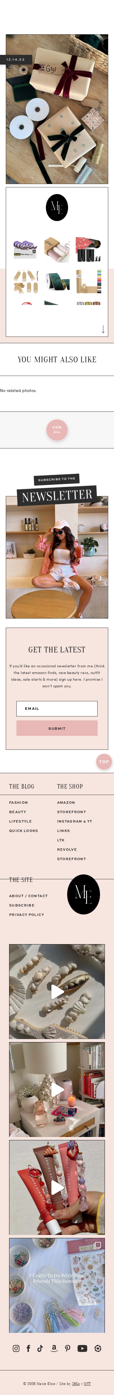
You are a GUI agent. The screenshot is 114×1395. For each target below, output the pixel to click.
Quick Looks (23, 830)
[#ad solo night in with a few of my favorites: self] (57, 1089)
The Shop (70, 786)
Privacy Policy (26, 914)
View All (57, 429)
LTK (61, 840)
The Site (21, 880)
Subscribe (22, 905)
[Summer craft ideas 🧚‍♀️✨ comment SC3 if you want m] (57, 1285)
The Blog (22, 786)
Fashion (18, 802)
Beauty (17, 812)
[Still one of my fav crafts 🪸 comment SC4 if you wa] (57, 1187)
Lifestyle (20, 821)
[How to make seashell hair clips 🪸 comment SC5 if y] (57, 991)
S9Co (76, 1383)
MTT (87, 1383)
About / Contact (28, 896)
